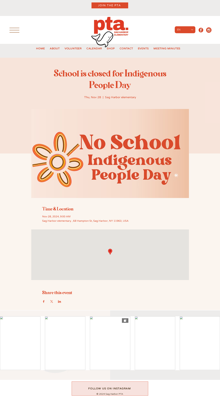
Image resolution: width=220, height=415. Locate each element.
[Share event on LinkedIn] (59, 301)
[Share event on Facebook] (43, 301)
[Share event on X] (51, 301)
